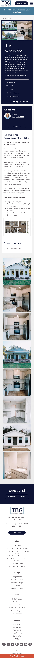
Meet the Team (17, 627)
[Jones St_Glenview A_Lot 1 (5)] (24, 30)
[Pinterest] (7, 101)
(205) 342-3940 (18, 117)
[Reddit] (13, 101)
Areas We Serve (17, 563)
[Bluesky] (23, 101)
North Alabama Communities (17, 556)
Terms (20, 653)
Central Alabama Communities (17, 548)
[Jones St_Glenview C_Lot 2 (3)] (9, 35)
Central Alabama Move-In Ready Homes (17, 552)
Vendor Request (17, 611)
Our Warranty (17, 633)
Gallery (17, 586)
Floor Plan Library (17, 545)
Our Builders (17, 602)
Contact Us (17, 636)
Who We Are (17, 624)
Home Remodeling (17, 614)
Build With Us (21, 3)
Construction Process (17, 605)
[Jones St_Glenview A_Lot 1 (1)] (9, 25)
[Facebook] (17, 101)
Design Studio (17, 577)
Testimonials (17, 630)
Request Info (17, 126)
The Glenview (11, 277)
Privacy (14, 653)
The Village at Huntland (13, 248)
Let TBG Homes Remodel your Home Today (17, 11)
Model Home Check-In (17, 566)
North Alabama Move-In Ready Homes (18, 559)
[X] (20, 101)
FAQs (17, 639)
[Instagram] (10, 101)
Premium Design (17, 583)
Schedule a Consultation (17, 497)
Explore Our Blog (17, 588)
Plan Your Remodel (17, 656)
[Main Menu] (31, 4)
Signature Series (17, 580)
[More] (27, 101)
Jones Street (10, 282)
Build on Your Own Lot (17, 608)
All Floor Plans (7, 18)
